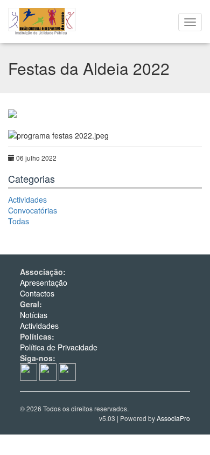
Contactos (37, 293)
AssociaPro (173, 418)
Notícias (33, 314)
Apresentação (43, 282)
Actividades (27, 199)
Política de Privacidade (58, 347)
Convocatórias (32, 210)
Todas (18, 221)
